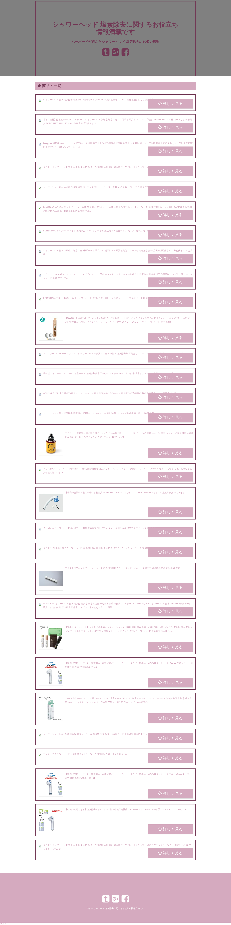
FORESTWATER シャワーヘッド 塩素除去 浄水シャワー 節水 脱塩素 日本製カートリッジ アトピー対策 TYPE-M (98, 231)
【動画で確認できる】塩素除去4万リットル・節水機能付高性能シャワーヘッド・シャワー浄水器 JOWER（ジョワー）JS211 (127, 809)
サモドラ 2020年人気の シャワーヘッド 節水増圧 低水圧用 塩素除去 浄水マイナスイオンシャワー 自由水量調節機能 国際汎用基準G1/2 (109, 548)
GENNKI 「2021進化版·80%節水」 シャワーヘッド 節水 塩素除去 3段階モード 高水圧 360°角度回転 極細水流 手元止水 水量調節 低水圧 (110, 393)
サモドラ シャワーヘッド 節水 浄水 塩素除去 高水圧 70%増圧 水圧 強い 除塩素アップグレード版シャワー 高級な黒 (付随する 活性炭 (108, 167)
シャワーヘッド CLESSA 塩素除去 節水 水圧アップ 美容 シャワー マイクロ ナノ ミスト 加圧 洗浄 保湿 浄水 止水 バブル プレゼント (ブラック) (113, 187)
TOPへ (3, 924)
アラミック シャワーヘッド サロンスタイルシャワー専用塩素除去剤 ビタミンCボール (85, 754)
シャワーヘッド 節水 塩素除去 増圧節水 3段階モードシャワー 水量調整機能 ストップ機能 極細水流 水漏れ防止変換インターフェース (108, 99)
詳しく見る (172, 103)
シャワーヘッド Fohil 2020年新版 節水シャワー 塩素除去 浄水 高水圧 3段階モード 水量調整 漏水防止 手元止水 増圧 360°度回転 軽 (107, 734)
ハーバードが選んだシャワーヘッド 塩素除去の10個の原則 (115, 41)
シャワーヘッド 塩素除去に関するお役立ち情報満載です (116, 908)
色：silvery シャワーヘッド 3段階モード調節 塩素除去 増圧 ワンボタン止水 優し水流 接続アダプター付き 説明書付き (100, 528)
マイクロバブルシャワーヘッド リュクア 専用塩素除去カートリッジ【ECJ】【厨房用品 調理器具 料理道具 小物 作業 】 (123, 568)
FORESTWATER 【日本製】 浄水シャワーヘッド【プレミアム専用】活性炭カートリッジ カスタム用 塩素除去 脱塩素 (101, 298)
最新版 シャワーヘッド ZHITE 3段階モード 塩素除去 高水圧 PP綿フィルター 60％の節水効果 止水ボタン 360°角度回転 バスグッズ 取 (108, 373)
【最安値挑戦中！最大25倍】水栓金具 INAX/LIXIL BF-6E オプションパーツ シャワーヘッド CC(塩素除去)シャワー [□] (124, 492)
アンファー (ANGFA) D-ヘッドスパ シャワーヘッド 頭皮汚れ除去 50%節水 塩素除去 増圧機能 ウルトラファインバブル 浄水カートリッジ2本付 (113, 353)
